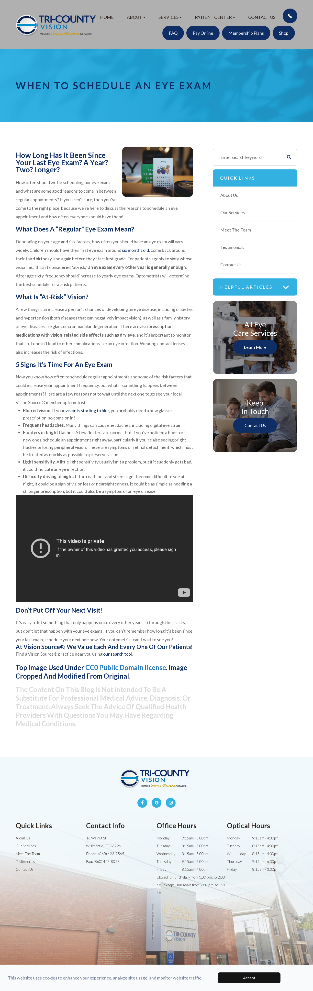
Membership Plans (246, 33)
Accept (249, 977)
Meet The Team (235, 229)
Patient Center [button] (213, 17)
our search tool (117, 654)
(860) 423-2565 (111, 853)
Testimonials (232, 247)
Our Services (232, 212)
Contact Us (261, 17)
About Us (229, 195)
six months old (135, 250)
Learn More (255, 347)
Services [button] (168, 17)
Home (107, 17)
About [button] (134, 17)
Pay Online (203, 33)
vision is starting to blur (87, 410)
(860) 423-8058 (107, 861)
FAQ (173, 33)
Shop (284, 33)
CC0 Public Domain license (125, 667)
